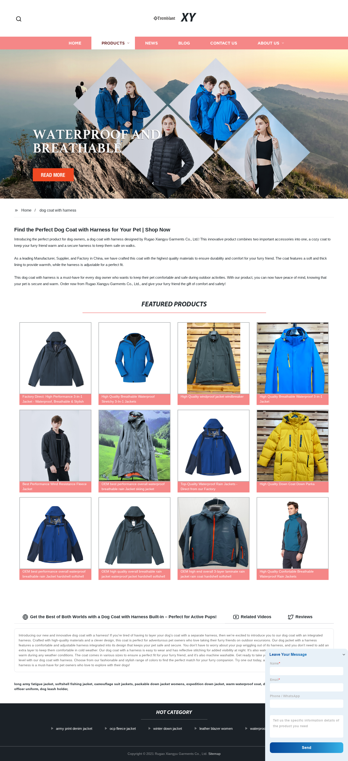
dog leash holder (53, 689)
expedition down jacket (205, 684)
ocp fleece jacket (123, 728)
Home (75, 43)
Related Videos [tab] (256, 616)
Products (113, 43)
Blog (184, 43)
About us (268, 43)
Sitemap (214, 754)
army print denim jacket (74, 728)
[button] (18, 19)
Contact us (223, 43)
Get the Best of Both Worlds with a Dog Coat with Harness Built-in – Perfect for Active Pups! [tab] (123, 616)
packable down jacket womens (159, 684)
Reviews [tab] (303, 616)
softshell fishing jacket (73, 684)
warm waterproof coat (243, 684)
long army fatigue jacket (33, 684)
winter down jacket (167, 728)
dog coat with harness (58, 210)
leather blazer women (215, 728)
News (151, 43)
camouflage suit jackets (113, 684)
